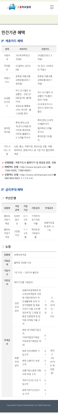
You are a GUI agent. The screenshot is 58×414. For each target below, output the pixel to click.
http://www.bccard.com (33, 167)
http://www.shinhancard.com (36, 174)
